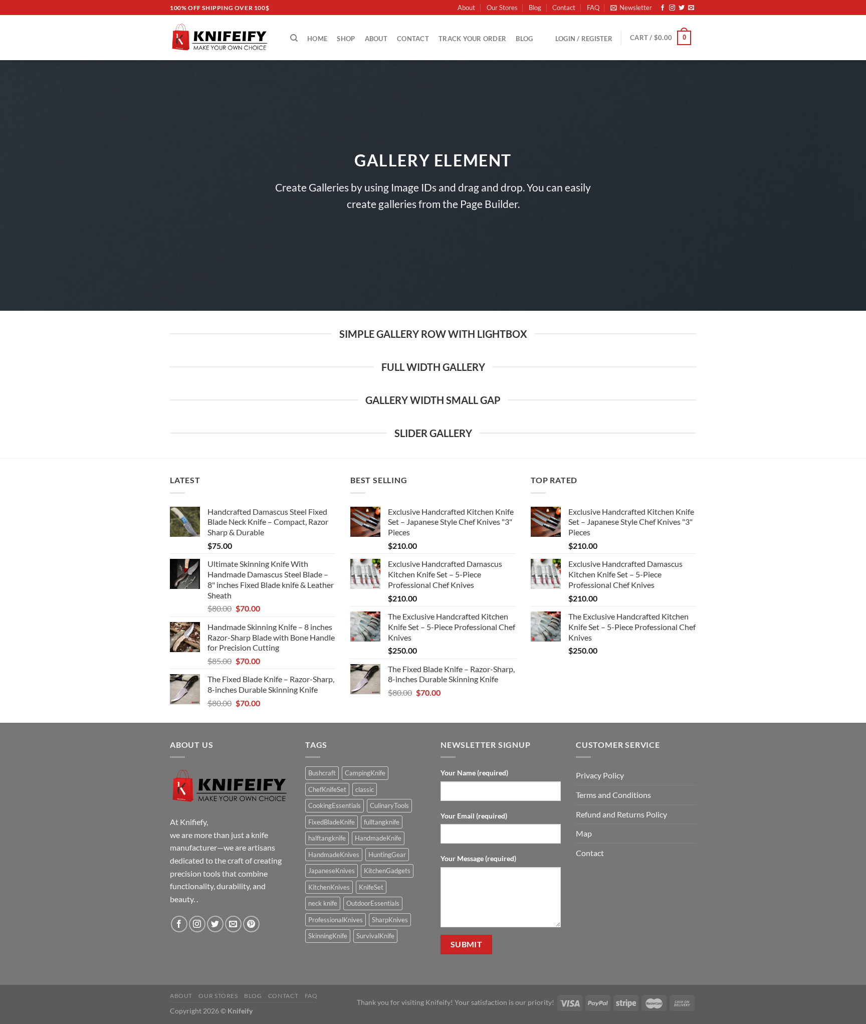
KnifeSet (371, 887)
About (466, 8)
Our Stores (502, 8)
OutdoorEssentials (372, 903)
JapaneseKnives (331, 871)
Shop (346, 39)
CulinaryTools (389, 805)
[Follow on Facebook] (663, 8)
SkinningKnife (327, 936)
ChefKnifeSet (327, 789)
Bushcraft (322, 773)
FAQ (593, 8)
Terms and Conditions (613, 794)
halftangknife (327, 838)
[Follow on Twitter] (682, 8)
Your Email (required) (474, 815)
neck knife (322, 903)
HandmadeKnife (378, 838)
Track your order (472, 39)
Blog (535, 8)
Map (584, 833)
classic (364, 789)
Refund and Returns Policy (621, 814)
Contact (563, 8)
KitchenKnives (329, 887)
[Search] (294, 38)
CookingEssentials (334, 805)
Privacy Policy (600, 775)
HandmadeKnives (333, 855)
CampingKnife (365, 773)
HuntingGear (387, 855)
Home (317, 39)
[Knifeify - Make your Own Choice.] (220, 38)
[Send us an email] (691, 8)
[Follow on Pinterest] (251, 924)
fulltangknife (381, 822)
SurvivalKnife (375, 936)
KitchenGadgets (387, 871)
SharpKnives (390, 920)
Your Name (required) (474, 772)
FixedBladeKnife (331, 822)
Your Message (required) (478, 858)
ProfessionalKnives (335, 920)
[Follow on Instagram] (672, 8)
